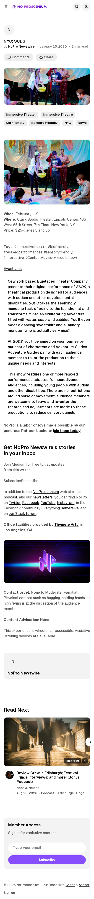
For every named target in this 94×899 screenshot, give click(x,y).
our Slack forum (22, 513)
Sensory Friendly (44, 123)
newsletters (43, 497)
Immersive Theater (21, 114)
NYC (68, 123)
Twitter (15, 503)
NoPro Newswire (21, 46)
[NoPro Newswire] (9, 30)
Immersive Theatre (58, 114)
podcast (10, 497)
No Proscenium (46, 492)
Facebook (30, 503)
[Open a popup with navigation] (6, 7)
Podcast (47, 793)
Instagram (65, 503)
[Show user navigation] (86, 7)
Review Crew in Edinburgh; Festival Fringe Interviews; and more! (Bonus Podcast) (48, 777)
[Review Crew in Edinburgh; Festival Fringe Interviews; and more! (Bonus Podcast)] (47, 742)
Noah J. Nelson (27, 788)
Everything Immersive (60, 508)
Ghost (70, 885)
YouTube (48, 503)
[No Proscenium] (29, 6)
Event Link (13, 268)
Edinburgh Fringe (71, 793)
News (82, 123)
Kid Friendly (15, 123)
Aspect (84, 885)
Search (77, 7)
